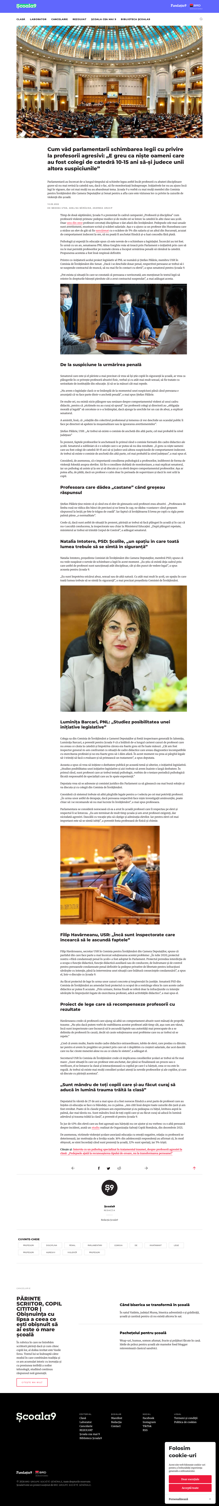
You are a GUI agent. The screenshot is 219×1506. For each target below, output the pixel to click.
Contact (116, 1426)
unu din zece (75, 222)
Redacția (116, 1422)
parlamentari (95, 1245)
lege (176, 1245)
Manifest (116, 1418)
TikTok (147, 1426)
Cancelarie (59, 19)
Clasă (21, 19)
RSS (145, 1430)
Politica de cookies (185, 1422)
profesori (28, 1245)
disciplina (51, 1245)
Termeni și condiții (186, 1418)
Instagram (149, 1422)
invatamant (156, 1245)
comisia (118, 1245)
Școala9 (109, 1206)
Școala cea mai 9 (103, 19)
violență (72, 1252)
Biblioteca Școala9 (135, 19)
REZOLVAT (79, 19)
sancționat (102, 230)
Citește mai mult (32, 1382)
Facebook (148, 1418)
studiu (96, 1127)
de (136, 1245)
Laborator (38, 19)
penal (72, 1245)
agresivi (50, 1252)
